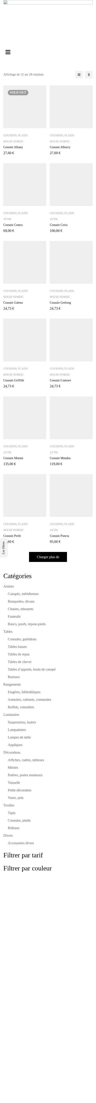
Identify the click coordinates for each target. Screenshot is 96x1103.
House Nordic (13, 141)
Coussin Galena (13, 302)
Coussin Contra (13, 225)
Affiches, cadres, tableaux (26, 760)
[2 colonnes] (89, 74)
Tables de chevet (19, 662)
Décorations (11, 752)
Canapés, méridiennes (23, 594)
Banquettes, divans (21, 601)
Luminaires (11, 715)
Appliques (15, 745)
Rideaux (14, 828)
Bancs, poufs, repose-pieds (27, 624)
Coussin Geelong (60, 302)
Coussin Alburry (60, 147)
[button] (48, 52)
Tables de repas (18, 654)
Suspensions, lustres (22, 722)
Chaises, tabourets (20, 609)
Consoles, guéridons (22, 639)
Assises (8, 586)
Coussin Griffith (13, 380)
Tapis (11, 813)
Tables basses (17, 647)
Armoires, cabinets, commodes (29, 699)
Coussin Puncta (59, 536)
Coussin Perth (12, 536)
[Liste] (79, 74)
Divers (8, 835)
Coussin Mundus (60, 458)
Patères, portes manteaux (25, 775)
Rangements (12, 684)
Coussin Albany (13, 147)
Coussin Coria (58, 225)
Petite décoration (19, 790)
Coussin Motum (13, 458)
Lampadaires (17, 730)
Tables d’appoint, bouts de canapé (32, 669)
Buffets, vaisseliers (21, 707)
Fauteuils (14, 616)
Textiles (8, 805)
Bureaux (14, 677)
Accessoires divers (21, 843)
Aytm (7, 219)
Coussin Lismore (60, 380)
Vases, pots (15, 798)
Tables (8, 631)
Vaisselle (14, 782)
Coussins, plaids (19, 820)
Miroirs (13, 767)
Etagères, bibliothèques (24, 692)
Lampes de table (19, 737)
